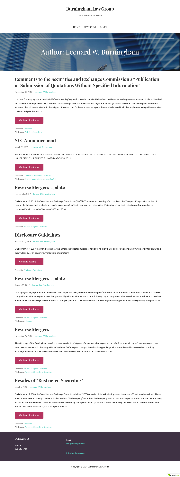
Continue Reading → (29, 120)
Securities (28, 129)
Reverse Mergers (31, 226)
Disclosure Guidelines (33, 175)
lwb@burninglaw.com (75, 443)
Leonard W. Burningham (45, 92)
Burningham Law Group (90, 9)
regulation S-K (50, 179)
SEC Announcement (35, 140)
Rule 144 (28, 132)
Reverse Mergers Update (40, 187)
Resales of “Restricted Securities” (49, 380)
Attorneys (90, 27)
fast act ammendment (34, 179)
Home (76, 27)
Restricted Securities (34, 372)
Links (103, 27)
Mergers (28, 321)
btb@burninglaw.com (75, 453)
